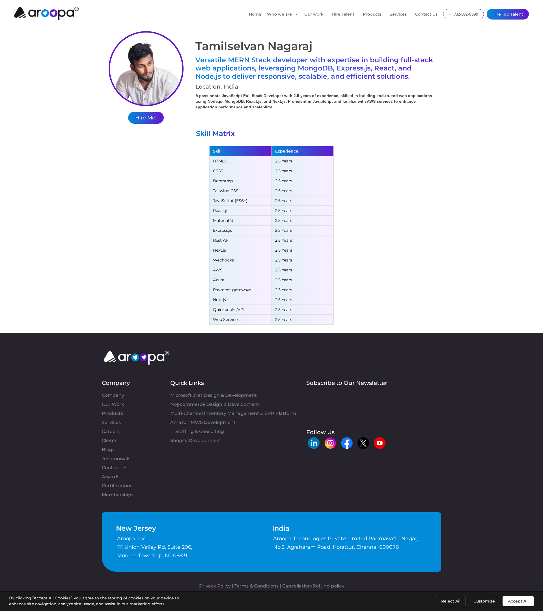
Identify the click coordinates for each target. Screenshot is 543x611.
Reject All (450, 601)
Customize (484, 601)
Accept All (518, 601)
